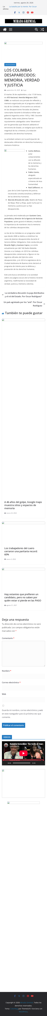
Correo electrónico (11, 682)
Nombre (6, 671)
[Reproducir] (5, 763)
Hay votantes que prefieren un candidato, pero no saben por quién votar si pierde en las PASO (22, 597)
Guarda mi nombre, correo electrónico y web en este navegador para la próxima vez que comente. (22, 713)
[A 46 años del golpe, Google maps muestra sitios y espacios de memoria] (23, 320)
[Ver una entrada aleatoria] (42, 29)
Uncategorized (10, 64)
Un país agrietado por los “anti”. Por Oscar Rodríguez (23, 304)
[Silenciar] (38, 763)
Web (4, 694)
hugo (24, 90)
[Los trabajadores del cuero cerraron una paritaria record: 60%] (23, 523)
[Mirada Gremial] (5, 29)
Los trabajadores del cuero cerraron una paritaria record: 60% (20, 551)
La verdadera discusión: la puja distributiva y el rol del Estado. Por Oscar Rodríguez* (24, 295)
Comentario (8, 638)
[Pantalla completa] (42, 763)
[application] (23, 753)
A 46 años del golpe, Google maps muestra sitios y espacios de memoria (23, 505)
